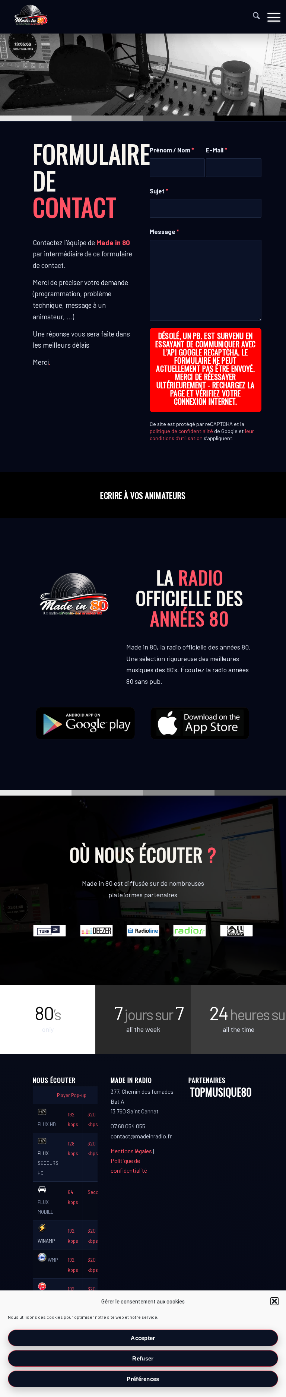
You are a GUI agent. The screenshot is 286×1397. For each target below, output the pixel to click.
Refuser (142, 1358)
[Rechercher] (252, 17)
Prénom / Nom (172, 150)
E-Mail (216, 150)
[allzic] (236, 931)
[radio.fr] (189, 931)
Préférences (143, 1379)
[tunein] (49, 931)
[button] (274, 1301)
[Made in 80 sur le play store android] (86, 723)
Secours (97, 1192)
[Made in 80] (31, 17)
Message (164, 231)
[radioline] (143, 931)
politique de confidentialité (181, 431)
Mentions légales (131, 1150)
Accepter (143, 1338)
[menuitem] (252, 17)
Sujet (159, 191)
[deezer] (96, 931)
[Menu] (270, 17)
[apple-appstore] (200, 723)
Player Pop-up (71, 1095)
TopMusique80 (221, 1092)
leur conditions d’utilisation (202, 434)
